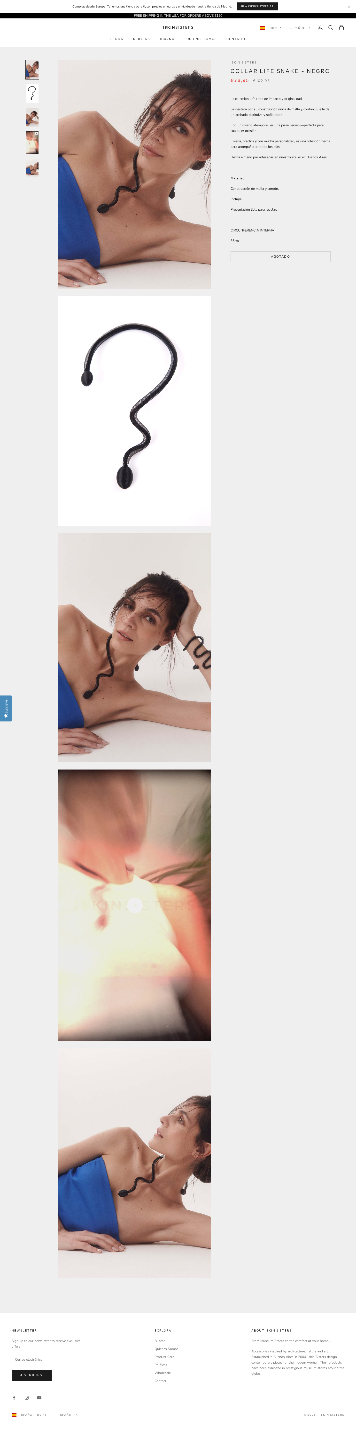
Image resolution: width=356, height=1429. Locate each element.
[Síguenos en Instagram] (26, 1397)
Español (297, 28)
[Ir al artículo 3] (32, 117)
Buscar (160, 1341)
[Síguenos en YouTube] (39, 1397)
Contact (160, 1381)
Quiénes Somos (201, 39)
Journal (168, 39)
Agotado (280, 256)
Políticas (161, 1365)
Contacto (236, 39)
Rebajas (141, 39)
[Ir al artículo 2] (32, 93)
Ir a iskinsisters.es (257, 6)
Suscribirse (32, 1375)
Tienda (116, 39)
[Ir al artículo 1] (32, 69)
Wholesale (163, 1373)
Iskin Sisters (244, 62)
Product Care (164, 1357)
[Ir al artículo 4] (32, 142)
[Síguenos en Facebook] (14, 1397)
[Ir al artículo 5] (32, 168)
